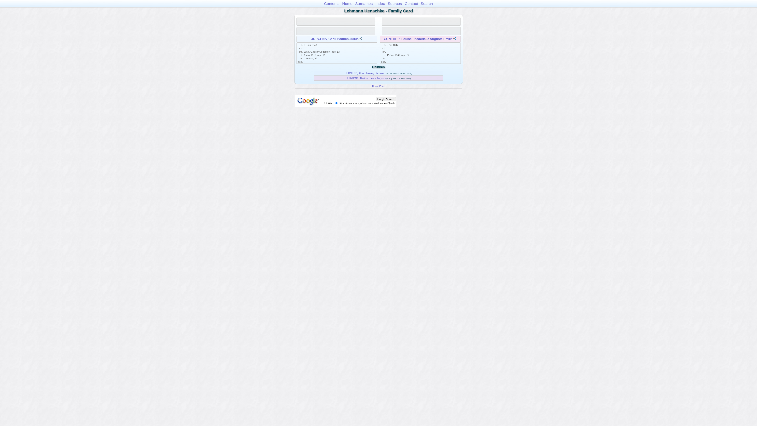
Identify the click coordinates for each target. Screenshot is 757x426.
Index (380, 4)
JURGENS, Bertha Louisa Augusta (366, 78)
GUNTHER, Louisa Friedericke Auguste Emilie (418, 39)
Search (427, 4)
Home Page (378, 86)
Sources (395, 4)
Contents (331, 4)
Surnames (364, 4)
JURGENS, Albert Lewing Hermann (365, 73)
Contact (411, 4)
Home (347, 4)
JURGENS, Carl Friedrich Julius (335, 39)
